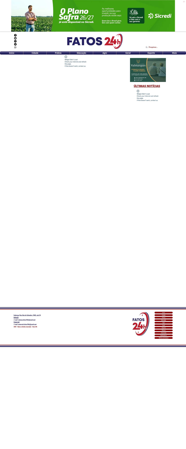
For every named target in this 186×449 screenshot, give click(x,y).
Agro (163, 322)
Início (163, 312)
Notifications (163, 335)
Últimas (164, 330)
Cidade (163, 315)
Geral (163, 325)
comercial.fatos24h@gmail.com (27, 324)
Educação (163, 320)
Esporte (164, 327)
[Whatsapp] (15, 47)
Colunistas (163, 332)
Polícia (163, 317)
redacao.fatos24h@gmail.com (26, 320)
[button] (148, 70)
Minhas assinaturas (163, 337)
